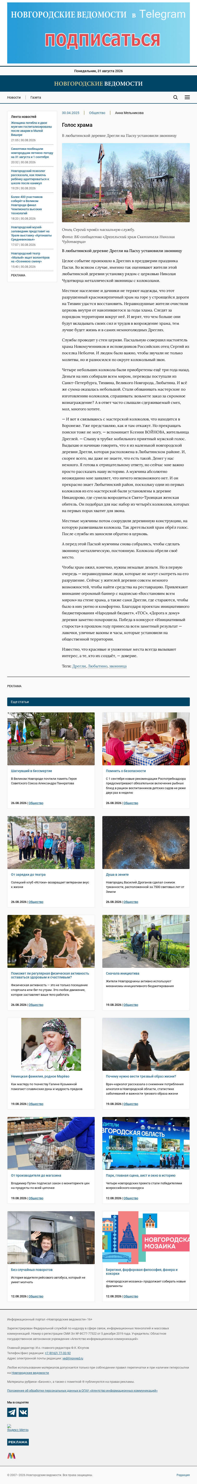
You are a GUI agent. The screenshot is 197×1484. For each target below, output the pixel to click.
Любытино (97, 666)
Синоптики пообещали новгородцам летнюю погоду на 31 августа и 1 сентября (32, 153)
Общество (97, 113)
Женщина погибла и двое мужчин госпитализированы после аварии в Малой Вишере (31, 129)
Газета (36, 97)
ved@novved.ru (72, 1358)
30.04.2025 (70, 113)
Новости (14, 97)
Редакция (183, 1475)
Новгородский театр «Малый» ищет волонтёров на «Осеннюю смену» (30, 257)
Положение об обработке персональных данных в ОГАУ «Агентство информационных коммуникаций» (82, 1390)
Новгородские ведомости (30, 1373)
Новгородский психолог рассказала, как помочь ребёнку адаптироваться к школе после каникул (30, 177)
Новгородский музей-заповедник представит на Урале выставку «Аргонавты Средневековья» (31, 233)
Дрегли (79, 666)
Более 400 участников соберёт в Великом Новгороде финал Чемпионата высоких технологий (27, 205)
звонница (118, 666)
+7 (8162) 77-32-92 (58, 1353)
